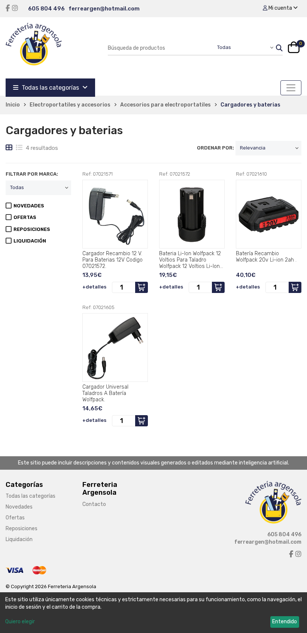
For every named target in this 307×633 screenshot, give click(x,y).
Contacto (94, 504)
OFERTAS (24, 217)
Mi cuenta (280, 8)
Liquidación (19, 539)
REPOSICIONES (31, 229)
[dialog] (153, 612)
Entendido (284, 621)
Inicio (13, 105)
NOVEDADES (28, 206)
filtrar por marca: (32, 174)
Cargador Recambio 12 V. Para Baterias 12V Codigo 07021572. (112, 259)
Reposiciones (21, 528)
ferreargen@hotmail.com (104, 8)
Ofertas (15, 518)
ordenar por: (215, 148)
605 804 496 (46, 8)
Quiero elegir (20, 621)
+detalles (94, 287)
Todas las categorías (50, 87)
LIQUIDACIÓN (29, 241)
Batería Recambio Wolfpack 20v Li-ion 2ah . (266, 256)
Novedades (19, 507)
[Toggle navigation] (290, 87)
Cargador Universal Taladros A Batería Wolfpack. (105, 393)
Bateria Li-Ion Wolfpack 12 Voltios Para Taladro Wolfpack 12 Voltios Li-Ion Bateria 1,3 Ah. (190, 259)
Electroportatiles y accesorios (70, 105)
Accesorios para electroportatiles (165, 105)
